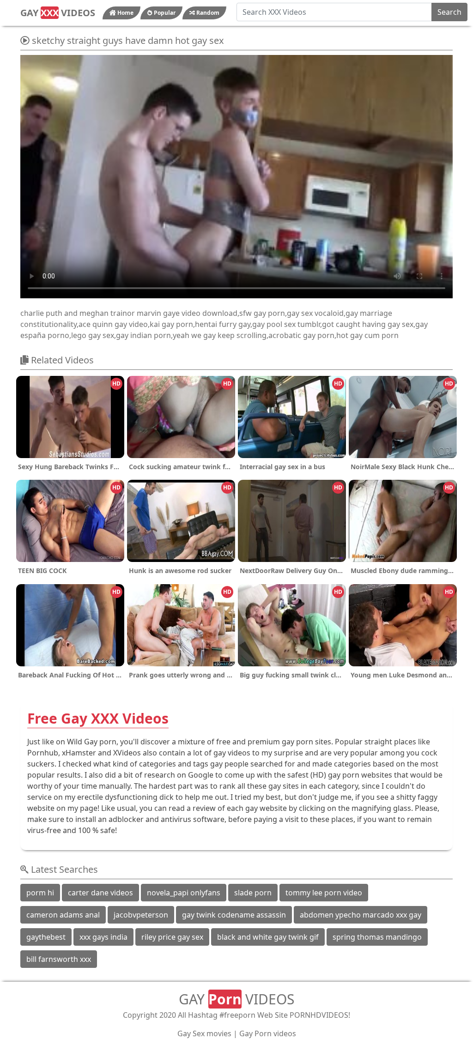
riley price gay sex (172, 937)
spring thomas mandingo (377, 937)
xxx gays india (103, 937)
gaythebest (46, 937)
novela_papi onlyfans (183, 893)
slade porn (253, 893)
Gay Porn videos (267, 1033)
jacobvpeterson (141, 915)
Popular (164, 13)
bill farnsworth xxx (58, 959)
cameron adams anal (63, 915)
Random (207, 13)
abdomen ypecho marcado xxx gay (360, 915)
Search (449, 12)
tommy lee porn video (323, 893)
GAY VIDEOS (57, 12)
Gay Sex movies (204, 1033)
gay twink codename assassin (234, 915)
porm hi (40, 893)
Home (124, 13)
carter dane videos (100, 893)
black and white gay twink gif (268, 937)
